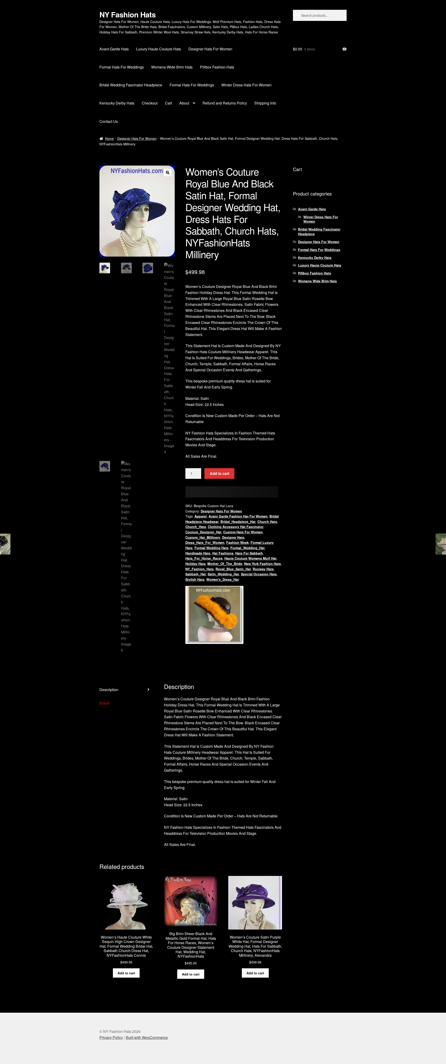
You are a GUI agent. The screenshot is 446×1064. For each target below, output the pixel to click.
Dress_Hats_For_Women (204, 542)
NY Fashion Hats (127, 14)
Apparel (200, 516)
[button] (167, 172)
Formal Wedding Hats (211, 547)
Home (109, 138)
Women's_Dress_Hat (222, 579)
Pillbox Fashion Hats (217, 67)
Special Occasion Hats (259, 574)
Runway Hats (263, 569)
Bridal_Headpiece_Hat (238, 521)
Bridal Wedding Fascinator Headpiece (130, 85)
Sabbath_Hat (195, 574)
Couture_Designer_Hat (203, 532)
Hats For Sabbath (249, 553)
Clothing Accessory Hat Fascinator (235, 526)
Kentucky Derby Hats (116, 103)
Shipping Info (265, 103)
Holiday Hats (195, 563)
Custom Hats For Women (243, 532)
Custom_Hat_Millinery (202, 537)
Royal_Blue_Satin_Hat (233, 569)
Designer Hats (233, 537)
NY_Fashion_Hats (199, 569)
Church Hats (267, 521)
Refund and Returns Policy (225, 103)
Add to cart (219, 473)
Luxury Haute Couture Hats (158, 49)
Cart (168, 103)
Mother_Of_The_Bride (224, 563)
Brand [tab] (104, 703)
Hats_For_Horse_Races (204, 558)
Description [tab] (108, 689)
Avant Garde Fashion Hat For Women (238, 516)
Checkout (149, 103)
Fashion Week (237, 542)
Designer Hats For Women (210, 49)
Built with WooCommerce (147, 1037)
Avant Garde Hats (114, 49)
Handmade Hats (197, 553)
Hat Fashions (222, 553)
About (184, 103)
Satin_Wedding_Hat (223, 574)
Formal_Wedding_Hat (247, 547)
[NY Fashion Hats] (214, 615)
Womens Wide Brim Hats (172, 67)
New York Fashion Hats (262, 563)
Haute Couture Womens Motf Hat (250, 558)
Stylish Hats (194, 579)
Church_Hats (195, 526)
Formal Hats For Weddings (121, 67)
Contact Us (108, 121)
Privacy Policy (111, 1037)
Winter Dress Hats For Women (246, 85)
